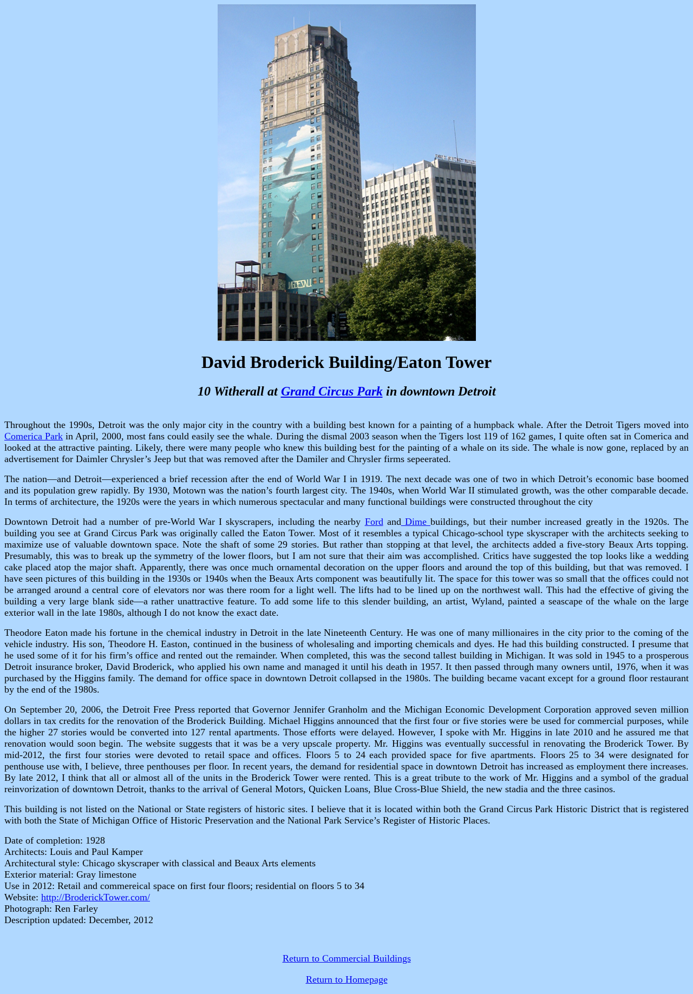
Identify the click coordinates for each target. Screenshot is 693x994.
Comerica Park (33, 436)
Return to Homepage (347, 979)
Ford (374, 521)
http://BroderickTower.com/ (95, 897)
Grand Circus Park (332, 391)
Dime (415, 521)
